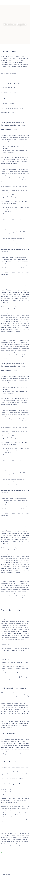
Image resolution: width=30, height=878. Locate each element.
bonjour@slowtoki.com (11, 92)
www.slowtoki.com (15, 56)
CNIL (2, 715)
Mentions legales (5, 874)
